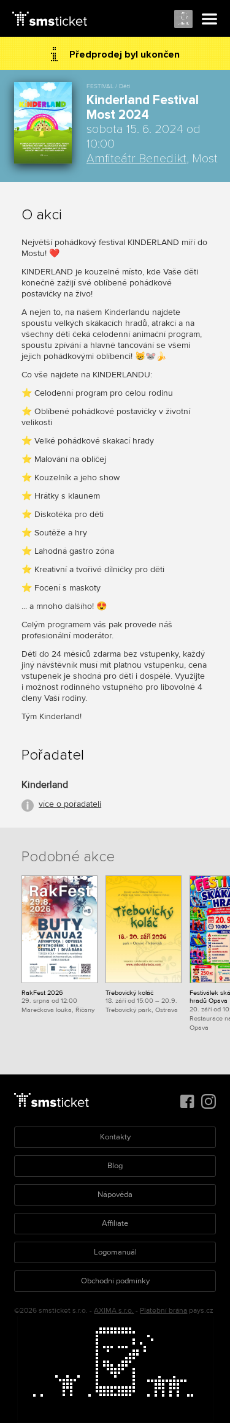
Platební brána (163, 1310)
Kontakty (115, 1137)
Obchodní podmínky (115, 1281)
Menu (210, 19)
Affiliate (115, 1223)
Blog (115, 1166)
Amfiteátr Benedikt (136, 159)
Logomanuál (115, 1252)
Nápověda (115, 1194)
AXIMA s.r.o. (114, 1310)
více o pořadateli (70, 804)
